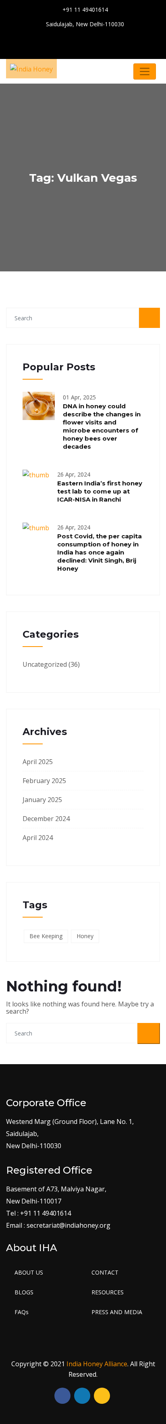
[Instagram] (91, 42)
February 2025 (44, 780)
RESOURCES (107, 1292)
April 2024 (38, 837)
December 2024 (46, 818)
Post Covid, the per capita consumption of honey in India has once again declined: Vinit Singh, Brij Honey (99, 552)
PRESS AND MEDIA (116, 1312)
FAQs (22, 1312)
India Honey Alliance (96, 1363)
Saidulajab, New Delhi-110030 (84, 24)
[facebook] (77, 42)
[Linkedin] (105, 42)
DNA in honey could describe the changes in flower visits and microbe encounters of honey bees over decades (102, 426)
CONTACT (104, 1272)
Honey (85, 936)
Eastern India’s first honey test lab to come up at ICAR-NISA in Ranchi (99, 491)
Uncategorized (45, 664)
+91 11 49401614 (84, 9)
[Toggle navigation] (144, 71)
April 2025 (38, 761)
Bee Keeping (45, 936)
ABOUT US (29, 1272)
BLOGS (24, 1292)
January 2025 (42, 799)
